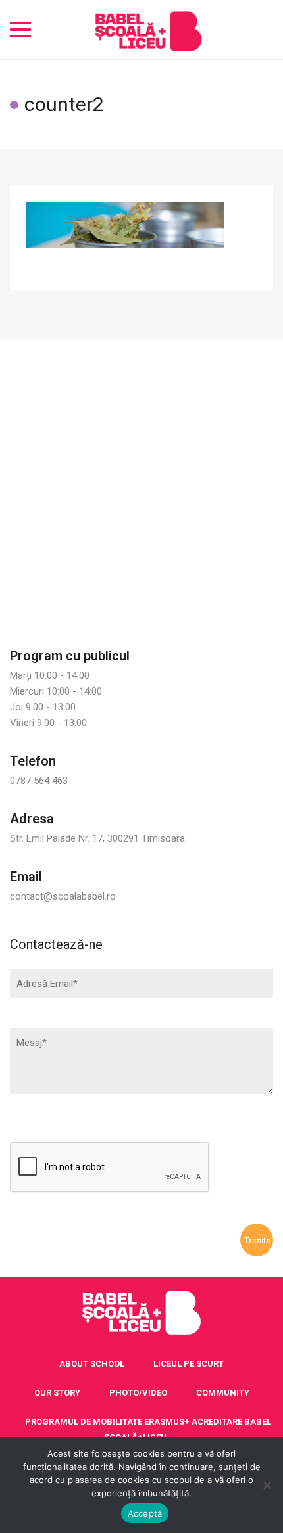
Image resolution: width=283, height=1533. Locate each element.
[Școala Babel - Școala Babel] (148, 29)
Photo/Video (138, 1393)
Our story (57, 1393)
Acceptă (145, 1513)
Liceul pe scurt (188, 1364)
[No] (266, 1485)
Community (222, 1393)
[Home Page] (141, 1313)
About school (91, 1364)
